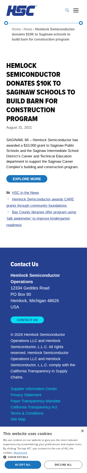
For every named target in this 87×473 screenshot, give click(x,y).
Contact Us (27, 320)
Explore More (27, 179)
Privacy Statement (26, 395)
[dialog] (43, 450)
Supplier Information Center (34, 389)
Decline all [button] (63, 464)
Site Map (18, 419)
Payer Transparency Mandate (35, 401)
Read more (20, 452)
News (28, 29)
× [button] (82, 431)
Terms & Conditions (27, 413)
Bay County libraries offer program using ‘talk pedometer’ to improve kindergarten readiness (41, 218)
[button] (67, 10)
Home (16, 29)
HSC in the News (25, 193)
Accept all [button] (23, 464)
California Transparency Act (34, 407)
